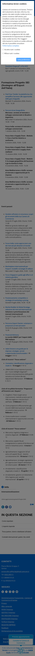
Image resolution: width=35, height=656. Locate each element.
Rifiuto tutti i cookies (11, 53)
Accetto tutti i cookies (12, 50)
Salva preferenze (24, 60)
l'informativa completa (10, 46)
